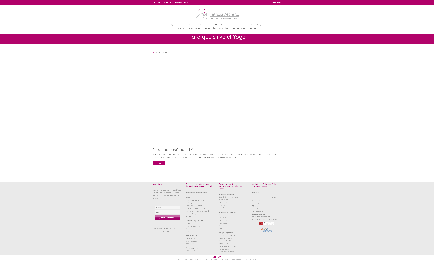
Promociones (194, 28)
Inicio (164, 25)
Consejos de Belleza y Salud (216, 28)
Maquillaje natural (225, 208)
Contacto (254, 28)
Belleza (192, 25)
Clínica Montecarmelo (224, 25)
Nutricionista (205, 25)
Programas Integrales (265, 25)
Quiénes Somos (177, 25)
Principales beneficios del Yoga (175, 149)
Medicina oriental (245, 25)
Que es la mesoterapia (226, 252)
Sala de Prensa (239, 28)
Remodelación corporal (227, 235)
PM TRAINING (179, 28)
